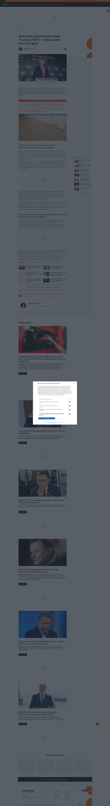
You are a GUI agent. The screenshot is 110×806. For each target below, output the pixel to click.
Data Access (55, 422)
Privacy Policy (61, 422)
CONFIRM (47, 418)
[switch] (69, 402)
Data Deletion (48, 422)
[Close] (75, 384)
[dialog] (55, 403)
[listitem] (55, 399)
